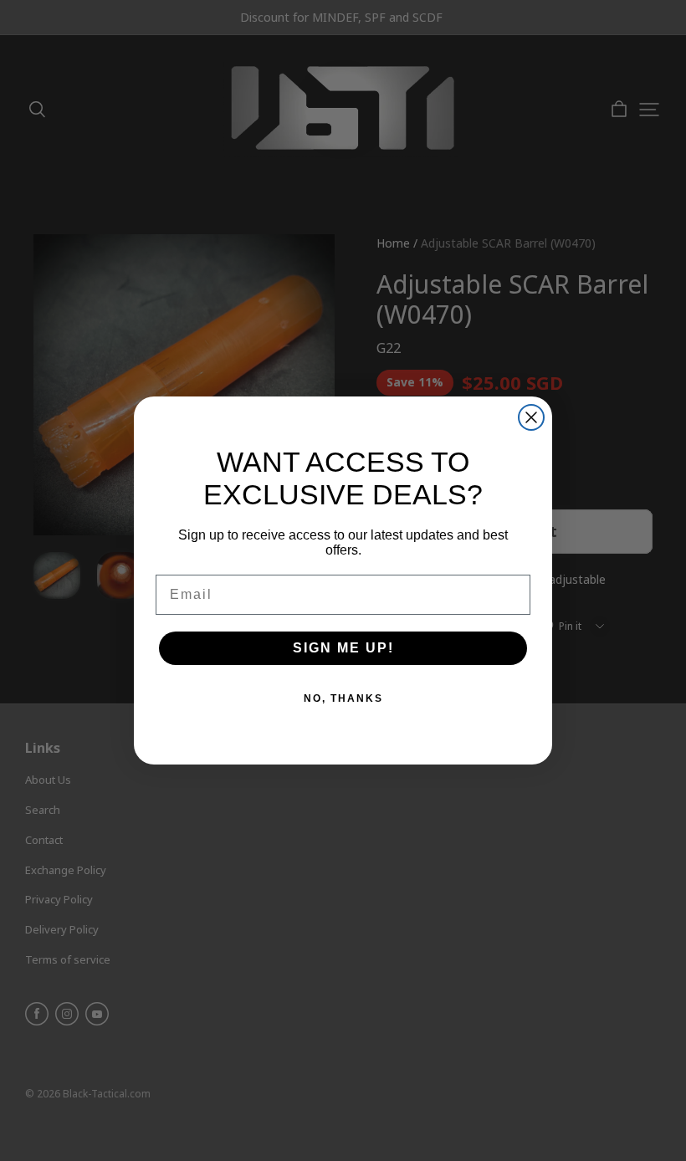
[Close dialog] (531, 417)
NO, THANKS (343, 698)
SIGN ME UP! (343, 648)
